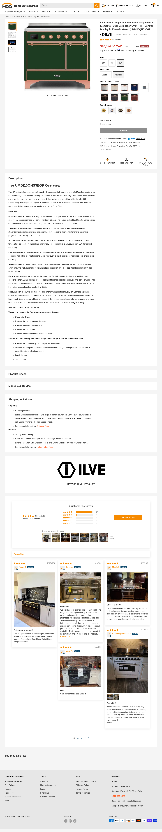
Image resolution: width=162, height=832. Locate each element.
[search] (67, 5)
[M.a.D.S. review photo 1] (127, 587)
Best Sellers (10, 785)
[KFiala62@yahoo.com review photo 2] (110, 697)
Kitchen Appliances (13, 797)
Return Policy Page (45, 447)
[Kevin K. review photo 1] (80, 671)
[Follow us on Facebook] (65, 821)
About (119, 11)
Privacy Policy (82, 789)
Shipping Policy (82, 785)
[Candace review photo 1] (80, 587)
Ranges (32, 11)
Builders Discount (47, 797)
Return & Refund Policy (86, 781)
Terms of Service (83, 793)
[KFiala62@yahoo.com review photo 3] (116, 697)
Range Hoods (10, 793)
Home (7, 17)
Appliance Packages (13, 11)
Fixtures (106, 11)
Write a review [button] (128, 517)
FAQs (42, 789)
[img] (19, 563)
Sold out (123, 130)
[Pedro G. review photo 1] (34, 599)
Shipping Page (43, 426)
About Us (44, 781)
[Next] (88, 57)
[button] (106, 40)
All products (16, 17)
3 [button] (81, 738)
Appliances (59, 11)
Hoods (45, 11)
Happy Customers (48, 785)
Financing (44, 793)
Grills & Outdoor (89, 11)
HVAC (73, 11)
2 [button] (78, 738)
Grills (7, 800)
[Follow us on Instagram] (70, 821)
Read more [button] (65, 636)
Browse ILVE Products (81, 483)
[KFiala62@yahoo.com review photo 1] (127, 666)
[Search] (97, 5)
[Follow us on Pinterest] (74, 821)
